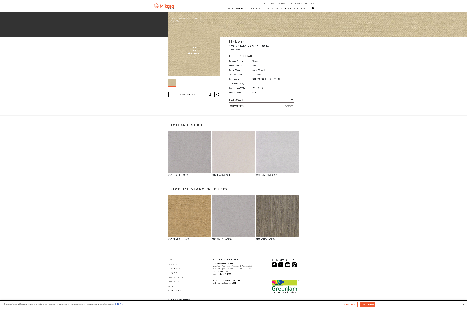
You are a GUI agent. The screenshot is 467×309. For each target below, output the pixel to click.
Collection (196, 18)
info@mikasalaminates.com (291, 3)
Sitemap (171, 286)
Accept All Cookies (367, 304)
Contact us (173, 273)
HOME (230, 8)
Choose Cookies (174, 290)
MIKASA (171, 18)
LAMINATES (241, 8)
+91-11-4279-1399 (223, 271)
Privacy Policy (174, 282)
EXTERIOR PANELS (256, 8)
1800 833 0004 (268, 3)
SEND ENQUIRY (187, 94)
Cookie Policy (119, 304)
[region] (233, 304)
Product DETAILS (242, 56)
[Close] (463, 304)
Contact (305, 8)
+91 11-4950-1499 (223, 274)
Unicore (175, 21)
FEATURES (236, 99)
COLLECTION (272, 8)
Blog (296, 8)
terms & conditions (176, 277)
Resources (286, 8)
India (309, 3)
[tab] (261, 55)
